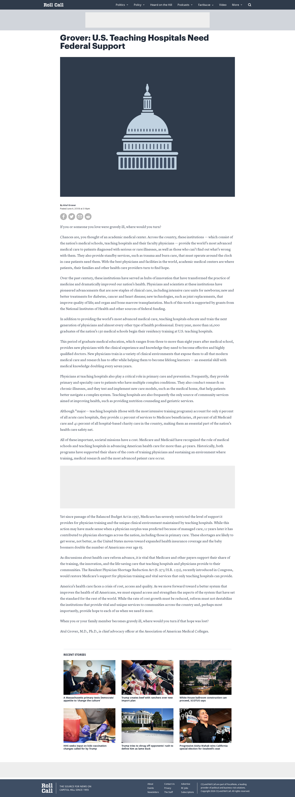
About (150, 783)
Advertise (185, 783)
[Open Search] (249, 4)
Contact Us (169, 783)
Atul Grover (69, 205)
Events (151, 788)
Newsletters (153, 792)
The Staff (168, 792)
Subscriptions (187, 792)
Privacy (167, 788)
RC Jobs (184, 788)
